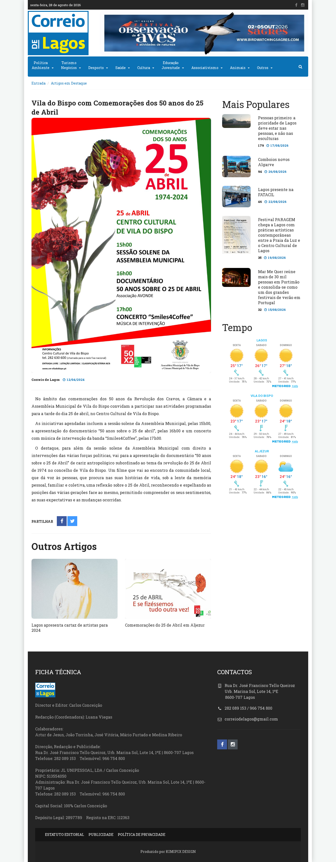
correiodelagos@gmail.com (251, 718)
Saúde (120, 67)
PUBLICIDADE (101, 834)
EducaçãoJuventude (171, 65)
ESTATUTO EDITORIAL (64, 834)
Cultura (143, 67)
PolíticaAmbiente (40, 65)
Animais (237, 67)
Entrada (38, 83)
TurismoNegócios (69, 65)
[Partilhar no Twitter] (72, 521)
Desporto (96, 67)
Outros (262, 67)
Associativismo (204, 67)
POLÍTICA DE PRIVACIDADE (141, 834)
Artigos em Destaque (69, 83)
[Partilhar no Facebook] (62, 521)
